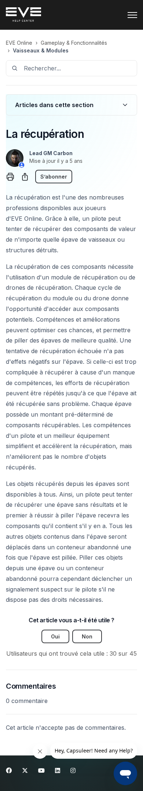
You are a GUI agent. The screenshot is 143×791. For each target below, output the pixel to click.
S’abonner (53, 176)
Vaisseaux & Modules (41, 50)
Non (87, 636)
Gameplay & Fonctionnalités (74, 43)
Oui (55, 636)
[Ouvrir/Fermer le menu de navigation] (132, 15)
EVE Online (19, 43)
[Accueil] (23, 15)
